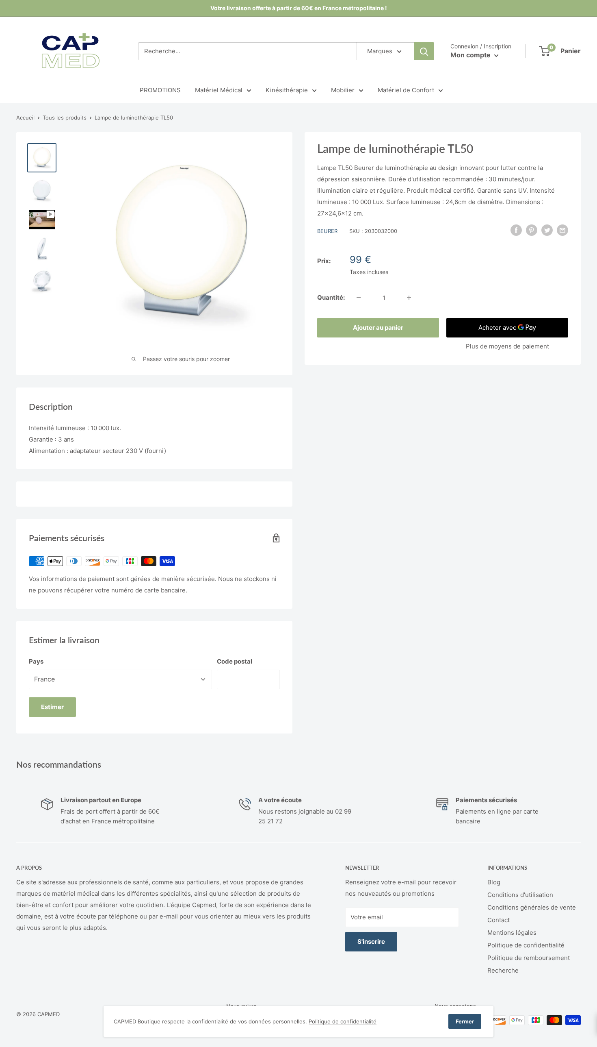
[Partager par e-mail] (562, 230)
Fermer (465, 1021)
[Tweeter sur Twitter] (547, 230)
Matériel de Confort (406, 90)
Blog (493, 882)
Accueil (25, 117)
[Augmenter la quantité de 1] (408, 297)
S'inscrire (371, 941)
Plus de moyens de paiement (507, 346)
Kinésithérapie (287, 90)
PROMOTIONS (160, 90)
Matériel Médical (218, 90)
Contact (498, 920)
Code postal (234, 661)
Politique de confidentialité (526, 945)
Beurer (327, 231)
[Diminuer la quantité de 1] (358, 297)
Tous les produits (65, 117)
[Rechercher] (424, 51)
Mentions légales (511, 932)
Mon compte (471, 55)
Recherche (503, 970)
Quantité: (331, 297)
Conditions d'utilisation (520, 895)
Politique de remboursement (528, 958)
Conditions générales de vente (531, 907)
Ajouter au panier (378, 327)
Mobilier (343, 90)
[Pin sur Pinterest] (531, 230)
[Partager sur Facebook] (516, 230)
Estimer (52, 707)
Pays (36, 661)
